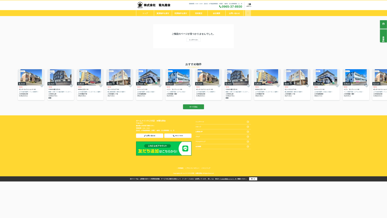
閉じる (253, 179)
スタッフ (198, 126)
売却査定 (198, 13)
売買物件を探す (180, 13)
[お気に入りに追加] (41, 86)
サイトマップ (206, 168)
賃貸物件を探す (163, 13)
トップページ (200, 122)
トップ (145, 13)
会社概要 (216, 13)
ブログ (198, 136)
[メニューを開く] (248, 13)
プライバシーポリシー (192, 168)
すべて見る (193, 107)
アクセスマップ (200, 141)
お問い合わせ (234, 13)
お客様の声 (199, 131)
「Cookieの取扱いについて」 (227, 179)
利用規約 (180, 168)
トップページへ (193, 40)
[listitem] (149, 84)
